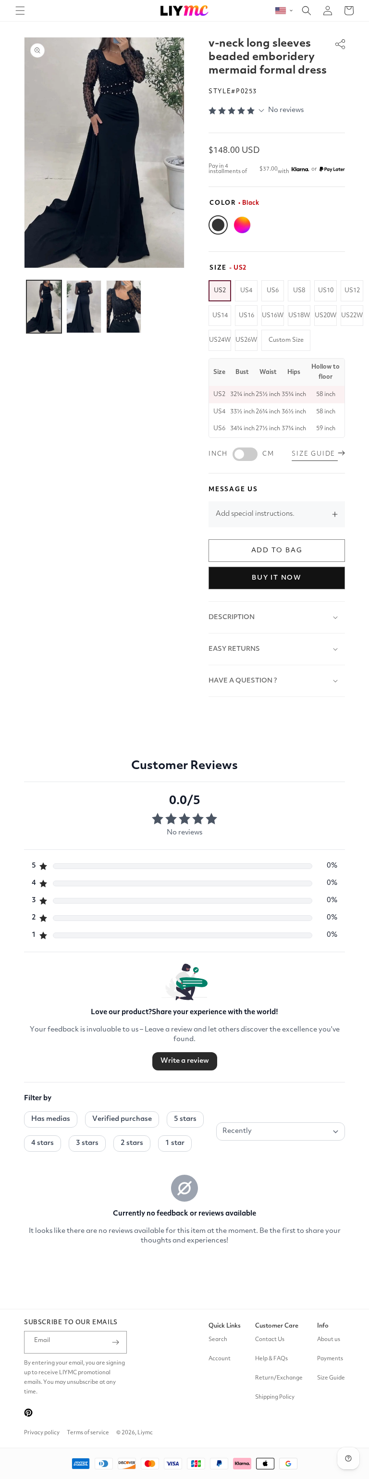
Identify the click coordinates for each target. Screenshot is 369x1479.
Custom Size (286, 340)
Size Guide (331, 1378)
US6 (273, 290)
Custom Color (242, 225)
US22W (352, 315)
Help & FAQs (271, 1359)
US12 (352, 290)
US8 (299, 290)
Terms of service (88, 1433)
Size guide (315, 454)
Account (220, 1359)
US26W (246, 340)
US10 (325, 290)
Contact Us (269, 1339)
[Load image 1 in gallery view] (44, 306)
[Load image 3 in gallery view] (123, 306)
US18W (299, 315)
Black (218, 225)
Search (218, 1339)
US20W (325, 315)
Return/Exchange (279, 1378)
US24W (220, 340)
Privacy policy (42, 1433)
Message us (233, 489)
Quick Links (225, 1326)
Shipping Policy (275, 1397)
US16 (246, 315)
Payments (330, 1359)
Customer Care (276, 1326)
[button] (20, 10)
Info (323, 1326)
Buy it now (277, 577)
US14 (220, 315)
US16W (272, 315)
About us (328, 1339)
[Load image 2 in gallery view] (83, 306)
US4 (246, 290)
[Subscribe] (115, 1342)
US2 (220, 290)
